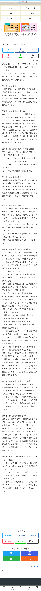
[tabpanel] (12, 29)
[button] (37, 338)
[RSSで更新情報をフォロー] (29, 558)
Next (39, 30)
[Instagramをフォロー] (29, 553)
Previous (2, 30)
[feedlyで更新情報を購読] (11, 558)
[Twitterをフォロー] (11, 553)
